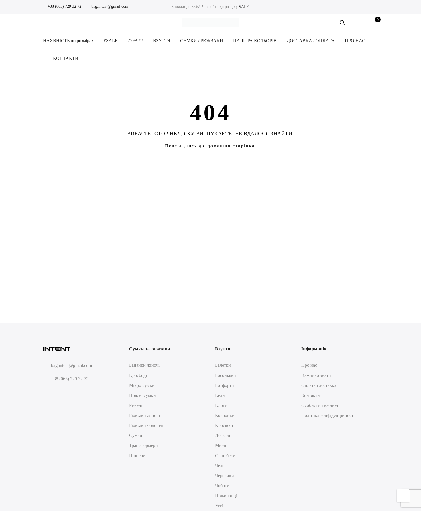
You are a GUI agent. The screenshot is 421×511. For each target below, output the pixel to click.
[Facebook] (48, 392)
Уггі (219, 505)
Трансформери (143, 445)
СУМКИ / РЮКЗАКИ (201, 40)
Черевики (224, 475)
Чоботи (222, 485)
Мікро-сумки (142, 385)
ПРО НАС (355, 40)
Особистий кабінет (320, 405)
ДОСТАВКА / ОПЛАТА (311, 40)
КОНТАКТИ (65, 58)
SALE (244, 7)
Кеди (220, 395)
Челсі (220, 465)
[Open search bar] (342, 22)
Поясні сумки (142, 395)
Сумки (135, 435)
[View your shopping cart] (373, 23)
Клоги (221, 405)
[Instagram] (58, 392)
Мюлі (220, 445)
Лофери (222, 435)
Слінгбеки (225, 455)
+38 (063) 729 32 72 (63, 6)
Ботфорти (224, 385)
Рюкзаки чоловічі (146, 425)
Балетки (223, 365)
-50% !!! (135, 40)
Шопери (137, 455)
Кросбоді (138, 375)
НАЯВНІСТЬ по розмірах (68, 40)
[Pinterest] (69, 392)
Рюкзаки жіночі (144, 415)
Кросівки (224, 425)
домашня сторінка (231, 145)
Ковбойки (225, 415)
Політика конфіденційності (328, 415)
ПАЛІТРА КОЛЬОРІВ (255, 40)
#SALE (111, 40)
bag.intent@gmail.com (109, 6)
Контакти (310, 395)
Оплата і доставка (318, 385)
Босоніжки (225, 375)
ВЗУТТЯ (161, 40)
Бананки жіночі (144, 365)
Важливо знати (316, 375)
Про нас (309, 365)
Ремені (135, 405)
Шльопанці (226, 495)
